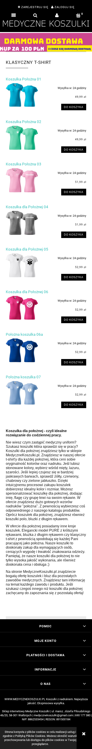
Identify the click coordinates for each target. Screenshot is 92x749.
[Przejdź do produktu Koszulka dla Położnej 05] (22, 265)
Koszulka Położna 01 (23, 79)
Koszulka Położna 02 (23, 121)
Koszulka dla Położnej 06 (27, 292)
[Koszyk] (78, 15)
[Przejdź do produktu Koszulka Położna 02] (22, 138)
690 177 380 (82, 715)
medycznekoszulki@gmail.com (53, 715)
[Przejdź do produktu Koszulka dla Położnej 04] (22, 223)
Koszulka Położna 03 (23, 164)
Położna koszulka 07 (23, 377)
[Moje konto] (57, 15)
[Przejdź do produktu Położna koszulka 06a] (22, 350)
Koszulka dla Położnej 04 (27, 207)
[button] (14, 15)
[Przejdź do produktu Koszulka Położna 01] (22, 95)
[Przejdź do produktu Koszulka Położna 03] (22, 180)
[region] (46, 42)
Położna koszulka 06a (24, 334)
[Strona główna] (46, 23)
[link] (46, 42)
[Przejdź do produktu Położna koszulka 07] (22, 393)
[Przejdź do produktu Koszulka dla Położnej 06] (22, 308)
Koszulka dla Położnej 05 (27, 249)
